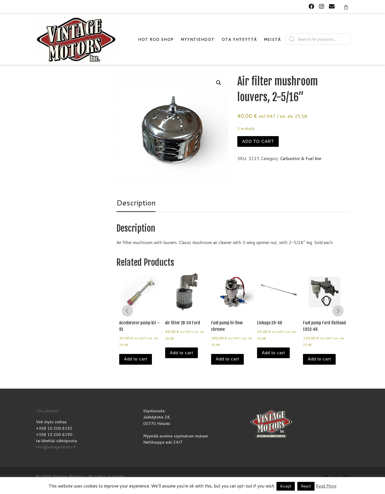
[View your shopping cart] (346, 7)
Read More (326, 486)
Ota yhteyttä (47, 410)
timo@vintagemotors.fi (56, 446)
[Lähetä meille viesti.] (332, 6)
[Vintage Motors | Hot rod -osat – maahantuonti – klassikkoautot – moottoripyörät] (76, 39)
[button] (219, 83)
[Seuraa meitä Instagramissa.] (321, 6)
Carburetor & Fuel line (300, 158)
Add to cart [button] (135, 358)
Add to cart (258, 141)
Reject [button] (306, 486)
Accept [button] (285, 486)
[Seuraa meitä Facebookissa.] (311, 6)
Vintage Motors (67, 476)
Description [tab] (136, 203)
